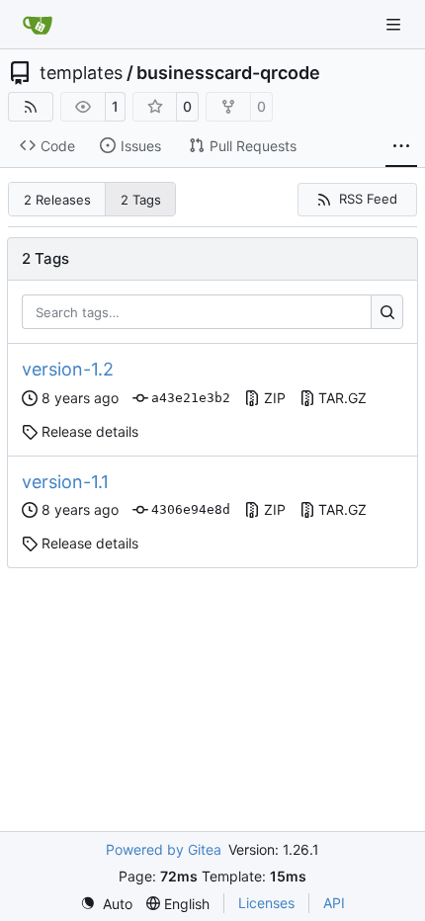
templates (81, 73)
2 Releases (57, 200)
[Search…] (387, 312)
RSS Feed (368, 199)
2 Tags (141, 200)
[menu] (106, 903)
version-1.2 (68, 369)
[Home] (37, 24)
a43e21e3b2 (190, 397)
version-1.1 (65, 481)
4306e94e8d (190, 509)
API (334, 902)
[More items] (401, 146)
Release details (90, 431)
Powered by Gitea (163, 849)
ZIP (275, 397)
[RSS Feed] (30, 107)
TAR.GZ (342, 397)
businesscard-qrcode (228, 73)
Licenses (266, 902)
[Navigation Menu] (395, 24)
